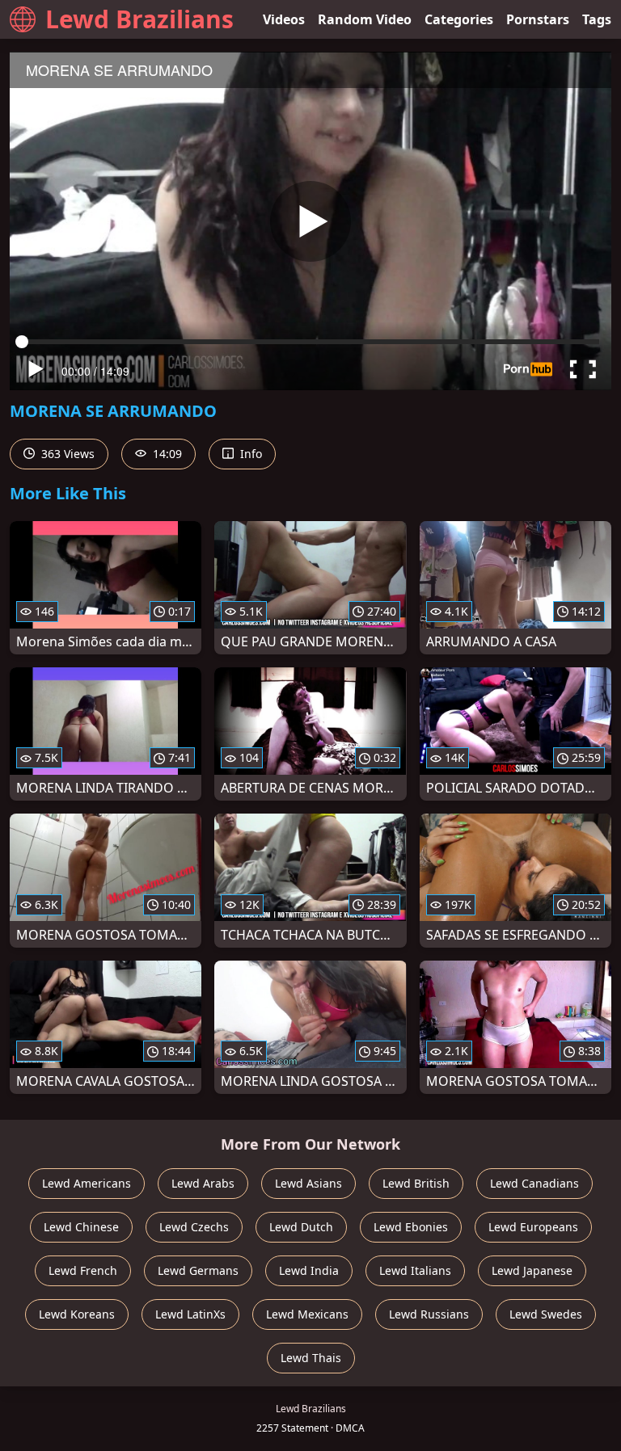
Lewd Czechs (194, 1226)
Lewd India (309, 1270)
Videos (284, 19)
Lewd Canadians (534, 1183)
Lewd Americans (86, 1183)
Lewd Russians (429, 1314)
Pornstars (537, 19)
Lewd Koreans (77, 1314)
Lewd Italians (415, 1270)
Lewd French (83, 1270)
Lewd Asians (308, 1183)
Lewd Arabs (202, 1183)
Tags (596, 19)
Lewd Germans (198, 1270)
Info (249, 453)
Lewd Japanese (532, 1270)
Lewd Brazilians (139, 19)
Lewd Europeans (533, 1226)
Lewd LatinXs (190, 1314)
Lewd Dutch (301, 1226)
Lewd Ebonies (411, 1226)
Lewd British (416, 1183)
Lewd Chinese (81, 1226)
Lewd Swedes (545, 1314)
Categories (459, 19)
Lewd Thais (311, 1357)
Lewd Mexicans (307, 1314)
